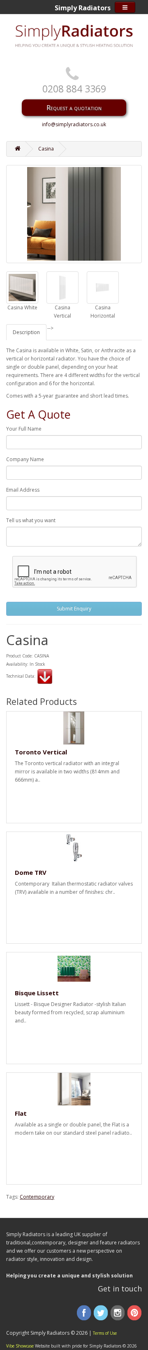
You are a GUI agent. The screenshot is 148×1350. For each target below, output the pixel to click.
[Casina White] (22, 287)
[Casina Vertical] (62, 287)
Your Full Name (24, 428)
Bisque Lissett (37, 993)
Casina (46, 148)
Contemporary (37, 1196)
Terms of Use (105, 1333)
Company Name (25, 459)
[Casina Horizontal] (103, 287)
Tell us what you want (31, 520)
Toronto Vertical (41, 752)
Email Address (22, 489)
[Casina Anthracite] (74, 214)
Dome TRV (30, 872)
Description (26, 332)
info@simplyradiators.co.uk (74, 124)
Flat (21, 1113)
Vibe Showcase (20, 1346)
